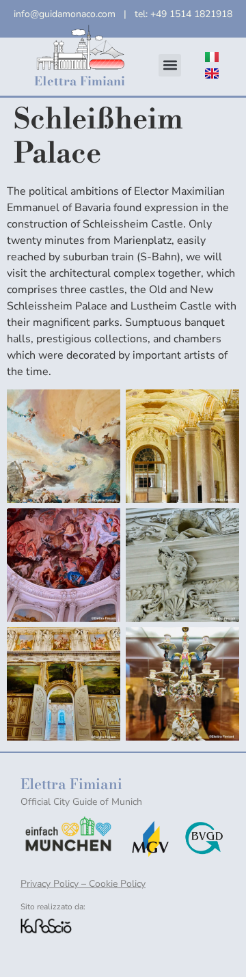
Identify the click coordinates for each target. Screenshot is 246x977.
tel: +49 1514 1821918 (183, 14)
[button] (170, 65)
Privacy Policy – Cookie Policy (83, 883)
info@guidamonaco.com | (74, 14)
